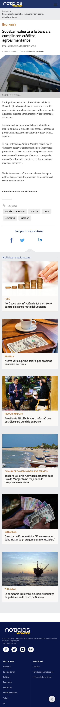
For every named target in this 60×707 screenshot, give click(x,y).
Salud (5, 698)
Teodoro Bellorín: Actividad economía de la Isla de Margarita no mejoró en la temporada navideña (29, 479)
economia (10, 218)
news (46, 211)
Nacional (7, 667)
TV (4, 703)
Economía (5, 11)
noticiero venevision (15, 211)
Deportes (7, 687)
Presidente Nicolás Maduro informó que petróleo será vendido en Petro (28, 420)
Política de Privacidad (42, 677)
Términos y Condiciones (43, 672)
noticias (34, 211)
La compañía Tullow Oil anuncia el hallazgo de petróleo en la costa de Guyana (29, 595)
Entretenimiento (10, 692)
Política (6, 677)
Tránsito (36, 667)
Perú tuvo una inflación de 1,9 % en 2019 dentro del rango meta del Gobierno (28, 305)
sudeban (25, 218)
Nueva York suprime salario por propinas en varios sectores (28, 362)
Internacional (9, 672)
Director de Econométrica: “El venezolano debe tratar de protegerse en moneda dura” (30, 538)
